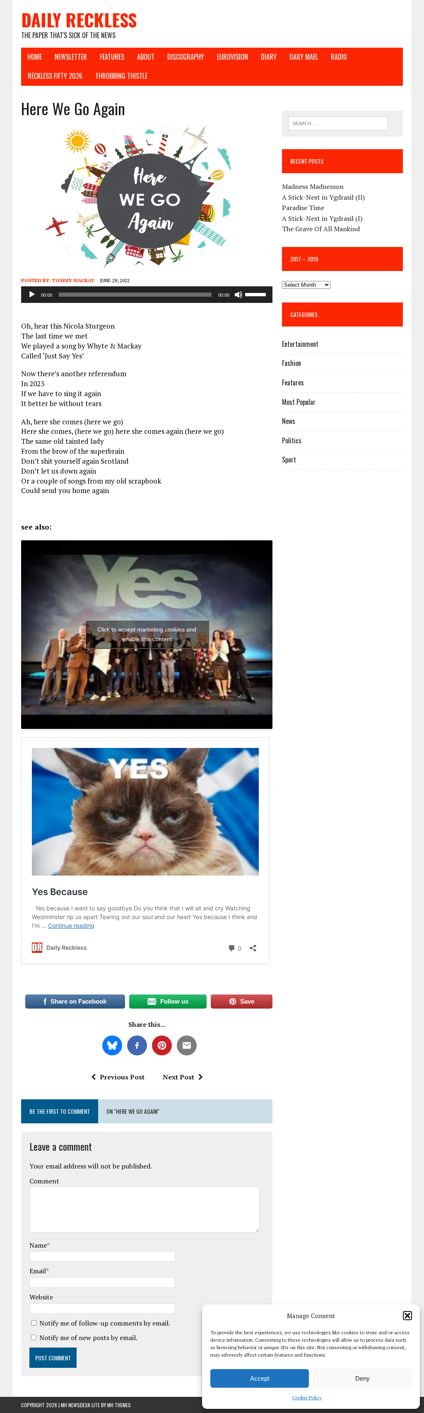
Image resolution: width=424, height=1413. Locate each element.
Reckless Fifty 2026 (55, 76)
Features (112, 57)
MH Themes (119, 1404)
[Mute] (238, 294)
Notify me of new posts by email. (88, 1337)
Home (34, 57)
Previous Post (122, 1077)
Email (37, 1270)
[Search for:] (338, 122)
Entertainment (300, 344)
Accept (259, 1378)
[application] (146, 294)
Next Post (178, 1077)
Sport (289, 460)
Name (38, 1245)
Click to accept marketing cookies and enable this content (146, 634)
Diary (269, 57)
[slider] (256, 293)
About (145, 57)
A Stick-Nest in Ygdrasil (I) (322, 218)
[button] (407, 1315)
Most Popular (299, 402)
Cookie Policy (307, 1397)
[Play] (32, 294)
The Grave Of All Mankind (321, 228)
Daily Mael (303, 57)
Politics (291, 440)
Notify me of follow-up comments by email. (104, 1323)
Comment (44, 1181)
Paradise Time (303, 207)
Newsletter (71, 57)
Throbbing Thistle (121, 76)
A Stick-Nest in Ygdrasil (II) (323, 197)
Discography (185, 57)
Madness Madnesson (313, 186)
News (288, 421)
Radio (339, 57)
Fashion (291, 363)
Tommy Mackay (73, 280)
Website (41, 1297)
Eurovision (232, 57)
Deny (362, 1378)
